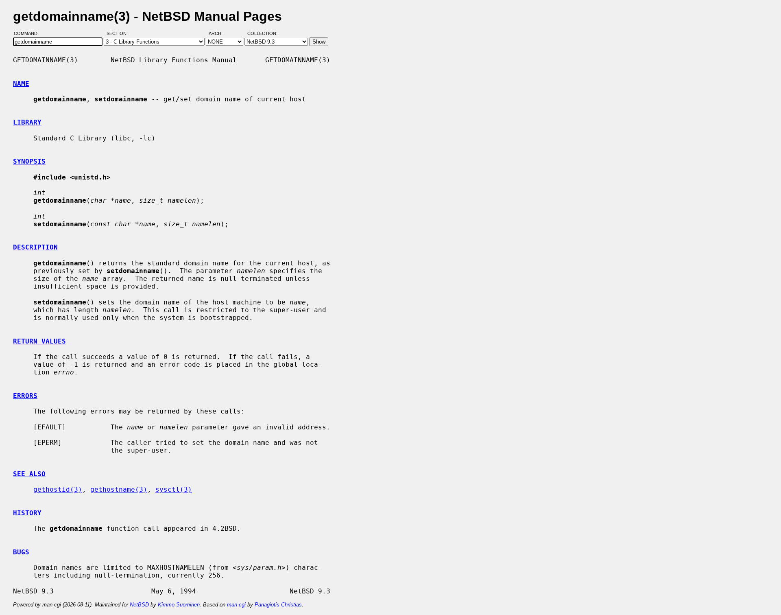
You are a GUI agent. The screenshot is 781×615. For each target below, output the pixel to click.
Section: (119, 33)
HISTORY (27, 513)
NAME (21, 84)
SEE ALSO (29, 474)
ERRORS (25, 396)
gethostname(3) (118, 489)
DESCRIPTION (35, 247)
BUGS (21, 552)
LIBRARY (27, 122)
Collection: (262, 33)
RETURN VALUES (39, 341)
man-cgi (236, 605)
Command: (29, 33)
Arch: (219, 33)
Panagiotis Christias (278, 605)
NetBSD (139, 605)
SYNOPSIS (29, 161)
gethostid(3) (57, 489)
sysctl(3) (173, 489)
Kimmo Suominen (179, 605)
